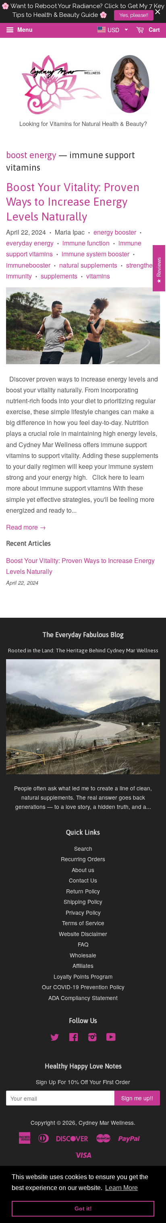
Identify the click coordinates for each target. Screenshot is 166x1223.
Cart (153, 29)
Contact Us (83, 880)
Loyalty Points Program (83, 976)
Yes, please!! (133, 15)
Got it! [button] (83, 1208)
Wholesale (83, 955)
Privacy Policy (83, 912)
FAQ (83, 944)
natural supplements (88, 265)
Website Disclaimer (83, 934)
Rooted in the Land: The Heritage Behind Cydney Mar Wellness (83, 650)
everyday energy (30, 242)
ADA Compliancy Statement (83, 998)
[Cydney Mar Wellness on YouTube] (111, 1038)
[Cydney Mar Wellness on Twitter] (54, 1038)
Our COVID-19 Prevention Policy (83, 987)
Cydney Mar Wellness (106, 1122)
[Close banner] (157, 11)
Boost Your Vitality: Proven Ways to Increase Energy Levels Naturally (72, 202)
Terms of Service (83, 923)
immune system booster (95, 253)
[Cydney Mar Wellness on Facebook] (73, 1038)
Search (83, 848)
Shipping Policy (83, 901)
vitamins (98, 275)
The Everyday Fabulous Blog (83, 634)
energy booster (114, 232)
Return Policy (83, 891)
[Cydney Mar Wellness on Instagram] (92, 1038)
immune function (86, 242)
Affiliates (83, 965)
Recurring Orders (83, 859)
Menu (24, 29)
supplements (59, 275)
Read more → (26, 527)
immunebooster (28, 265)
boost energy (31, 155)
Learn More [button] (121, 1187)
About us (83, 870)
